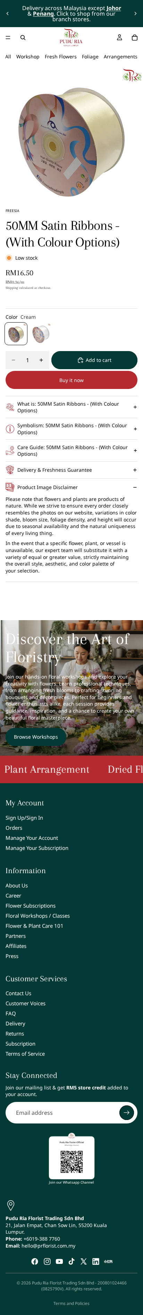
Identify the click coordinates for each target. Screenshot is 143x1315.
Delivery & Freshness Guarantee (54, 469)
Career (13, 895)
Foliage (90, 56)
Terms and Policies (71, 1303)
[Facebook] (35, 1261)
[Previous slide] (7, 13)
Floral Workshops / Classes (38, 915)
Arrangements (120, 56)
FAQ (11, 1013)
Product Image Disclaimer (47, 487)
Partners (16, 935)
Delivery (15, 1023)
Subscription (20, 1043)
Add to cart (98, 360)
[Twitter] (83, 1261)
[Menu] (8, 38)
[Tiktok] (71, 1261)
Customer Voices (25, 1003)
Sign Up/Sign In (24, 817)
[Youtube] (59, 1261)
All (8, 56)
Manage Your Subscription (37, 847)
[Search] (23, 37)
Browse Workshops (36, 736)
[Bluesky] (108, 1261)
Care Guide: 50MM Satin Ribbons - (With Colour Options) (72, 450)
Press (12, 955)
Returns (15, 1033)
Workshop (28, 56)
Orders (14, 827)
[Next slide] (135, 13)
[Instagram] (47, 1261)
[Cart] (134, 37)
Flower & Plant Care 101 (35, 925)
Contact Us (18, 993)
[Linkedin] (96, 1261)
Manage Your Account (32, 837)
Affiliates (16, 945)
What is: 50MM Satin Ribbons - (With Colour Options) (68, 407)
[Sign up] (126, 1112)
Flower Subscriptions (31, 905)
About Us (17, 885)
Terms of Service (25, 1053)
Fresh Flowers (61, 56)
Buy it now (71, 380)
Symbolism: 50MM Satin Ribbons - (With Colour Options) (72, 429)
